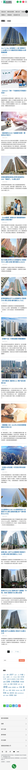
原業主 (22, 679)
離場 (4, 695)
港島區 (13, 690)
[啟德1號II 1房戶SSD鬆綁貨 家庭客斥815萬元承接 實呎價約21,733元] (14, 540)
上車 (18, 674)
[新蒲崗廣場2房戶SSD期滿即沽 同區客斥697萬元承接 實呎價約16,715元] (14, 286)
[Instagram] (6, 751)
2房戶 (11, 675)
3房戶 (15, 674)
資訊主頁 (3, 11)
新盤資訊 (24, 11)
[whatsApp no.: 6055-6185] (20, 2)
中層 (21, 675)
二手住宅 (15, 677)
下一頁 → (17, 651)
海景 (10, 690)
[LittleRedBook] (18, 751)
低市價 (22, 677)
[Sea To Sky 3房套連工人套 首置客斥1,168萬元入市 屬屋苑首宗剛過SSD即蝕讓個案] (14, 36)
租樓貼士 (3, 15)
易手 (17, 687)
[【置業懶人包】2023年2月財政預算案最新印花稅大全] (14, 413)
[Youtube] (14, 751)
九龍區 (7, 677)
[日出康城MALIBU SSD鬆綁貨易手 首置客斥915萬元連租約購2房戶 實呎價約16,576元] (14, 497)
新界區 (9, 687)
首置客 (11, 695)
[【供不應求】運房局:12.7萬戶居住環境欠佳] (14, 369)
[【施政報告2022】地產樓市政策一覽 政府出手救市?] (14, 121)
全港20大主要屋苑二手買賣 (13, 679)
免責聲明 (3, 761)
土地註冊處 (15, 682)
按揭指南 (9, 15)
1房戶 (4, 674)
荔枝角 (12, 693)
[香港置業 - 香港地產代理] (7, 2)
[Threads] (2, 751)
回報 (8, 682)
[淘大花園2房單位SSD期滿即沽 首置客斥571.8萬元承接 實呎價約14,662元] (14, 247)
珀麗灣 (21, 690)
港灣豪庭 (17, 690)
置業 (8, 693)
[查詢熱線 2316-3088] (18, 2)
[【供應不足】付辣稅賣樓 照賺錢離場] (14, 326)
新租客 (14, 687)
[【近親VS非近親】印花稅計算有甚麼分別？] (14, 455)
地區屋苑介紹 (17, 15)
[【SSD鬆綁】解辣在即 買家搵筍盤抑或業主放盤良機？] (14, 205)
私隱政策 (8, 761)
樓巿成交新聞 (10, 11)
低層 (18, 677)
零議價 (7, 695)
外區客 (22, 682)
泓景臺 (7, 690)
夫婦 (8, 684)
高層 (15, 695)
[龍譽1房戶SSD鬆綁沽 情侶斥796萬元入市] (14, 619)
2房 (7, 675)
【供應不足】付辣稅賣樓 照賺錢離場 (13, 339)
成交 (19, 684)
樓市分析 (18, 11)
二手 (11, 677)
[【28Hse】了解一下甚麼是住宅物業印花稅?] (14, 78)
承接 (21, 684)
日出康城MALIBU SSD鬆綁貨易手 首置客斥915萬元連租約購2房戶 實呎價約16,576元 (13, 512)
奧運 (11, 684)
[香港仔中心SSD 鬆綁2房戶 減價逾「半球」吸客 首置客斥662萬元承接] (14, 578)
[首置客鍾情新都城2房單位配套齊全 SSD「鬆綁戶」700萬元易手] (14, 165)
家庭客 (15, 684)
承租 (5, 687)
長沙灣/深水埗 (21, 693)
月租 (20, 687)
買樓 (16, 693)
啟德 (4, 681)
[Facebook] (10, 751)
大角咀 (5, 684)
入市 (4, 679)
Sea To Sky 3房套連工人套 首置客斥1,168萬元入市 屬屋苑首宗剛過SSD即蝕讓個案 (13, 50)
